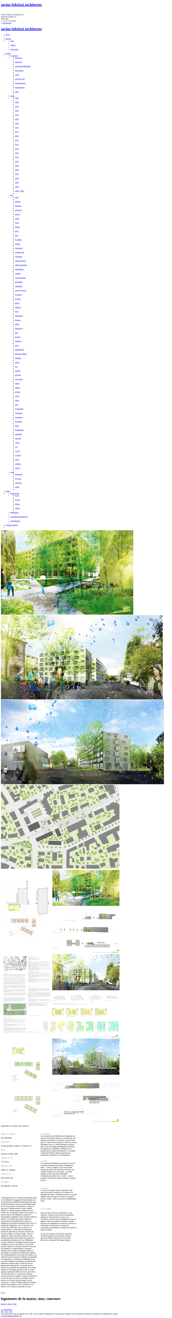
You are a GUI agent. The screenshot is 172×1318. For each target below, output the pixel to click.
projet (17, 487)
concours (18, 483)
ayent (17, 223)
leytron (17, 337)
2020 (17, 119)
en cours (18, 479)
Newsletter (14, 49)
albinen (17, 202)
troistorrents (19, 430)
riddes (17, 383)
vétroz (17, 443)
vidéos (17, 508)
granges (18, 320)
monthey (18, 358)
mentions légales (12, 525)
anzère (17, 214)
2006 (17, 178)
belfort (17, 227)
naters (17, 362)
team (12, 41)
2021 (17, 115)
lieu (11, 195)
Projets (8, 54)
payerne (18, 375)
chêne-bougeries (21, 265)
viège (17, 460)
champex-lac (19, 252)
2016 (17, 136)
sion (16, 405)
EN (11, 1312)
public (8, 491)
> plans (8, 1304)
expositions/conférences (19, 517)
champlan (18, 257)
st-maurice (19, 417)
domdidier (18, 282)
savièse (17, 392)
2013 (17, 149)
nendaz (17, 371)
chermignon (19, 269)
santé (17, 75)
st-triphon (18, 422)
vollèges (18, 464)
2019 (17, 123)
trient (17, 426)
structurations (20, 87)
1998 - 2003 (19, 191)
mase (17, 345)
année (12, 96)
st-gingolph (19, 409)
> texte (13, 1304)
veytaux (18, 455)
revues (17, 500)
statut (12, 472)
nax (16, 367)
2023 (17, 106)
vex (16, 447)
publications (14, 493)
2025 (17, 98)
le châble (18, 240)
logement (18, 58)
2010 (17, 161)
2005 (17, 183)
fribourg (18, 307)
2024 (17, 102)
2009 (17, 166)
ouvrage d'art (20, 79)
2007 (17, 174)
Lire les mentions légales (10, 1316)
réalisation (18, 474)
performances (15, 521)
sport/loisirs (19, 71)
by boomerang (6, 1310)
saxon (17, 396)
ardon (17, 219)
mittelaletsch (19, 350)
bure (16, 235)
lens (16, 333)
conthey (18, 274)
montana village (21, 354)
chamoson (18, 248)
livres (17, 496)
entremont (18, 286)
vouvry (17, 468)
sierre (17, 400)
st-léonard (18, 413)
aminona (18, 206)
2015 (17, 140)
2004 (17, 187)
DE (6, 1312)
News (8, 35)
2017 (17, 132)
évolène (18, 299)
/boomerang (7, 23)
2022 (17, 111)
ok (20, 1316)
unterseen (18, 434)
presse (17, 504)
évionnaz (18, 295)
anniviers (18, 210)
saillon (17, 388)
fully (16, 312)
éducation (18, 62)
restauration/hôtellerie (23, 66)
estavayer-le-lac (20, 290)
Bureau (8, 39)
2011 (17, 157)
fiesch (17, 303)
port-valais (19, 379)
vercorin (18, 438)
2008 (17, 170)
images (3, 1304)
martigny (18, 341)
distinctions (14, 512)
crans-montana (20, 278)
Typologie (14, 56)
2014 (17, 145)
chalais (17, 244)
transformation (20, 83)
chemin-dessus (20, 261)
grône (17, 324)
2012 (17, 153)
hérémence (19, 329)
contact (13, 45)
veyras (17, 451)
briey (17, 231)
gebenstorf (19, 316)
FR (2, 1312)
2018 (17, 128)
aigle (16, 197)
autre (17, 92)
